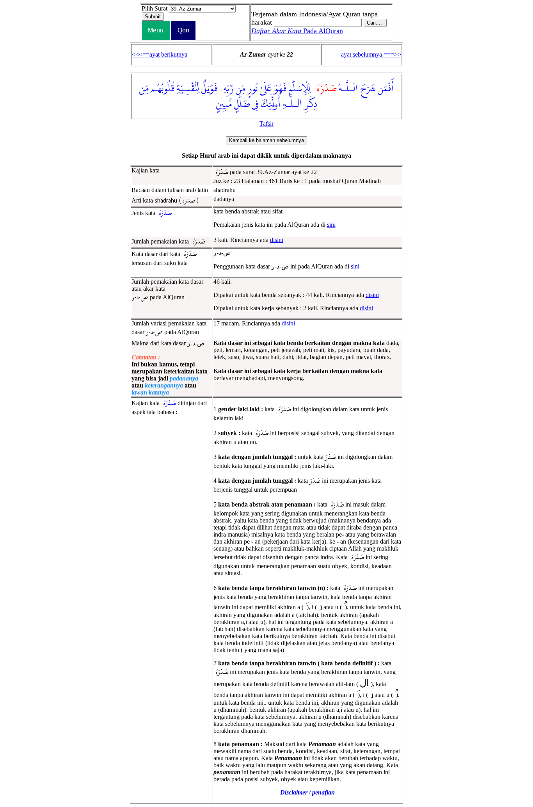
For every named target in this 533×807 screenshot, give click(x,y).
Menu (155, 30)
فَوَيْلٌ (209, 88)
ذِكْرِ (310, 104)
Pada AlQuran (297, 31)
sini (331, 224)
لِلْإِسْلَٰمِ (299, 88)
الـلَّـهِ (292, 104)
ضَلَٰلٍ (242, 104)
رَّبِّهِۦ (226, 88)
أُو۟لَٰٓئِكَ (271, 104)
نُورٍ (252, 88)
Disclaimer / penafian (307, 792)
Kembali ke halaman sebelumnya (266, 140)
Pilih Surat (154, 8)
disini (276, 239)
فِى (255, 104)
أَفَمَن (386, 88)
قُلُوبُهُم (162, 88)
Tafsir (266, 123)
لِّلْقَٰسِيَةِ (188, 88)
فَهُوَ (280, 88)
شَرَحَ (367, 88)
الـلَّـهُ (348, 88)
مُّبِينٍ (224, 104)
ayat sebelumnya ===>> (371, 54)
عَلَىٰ (266, 88)
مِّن (240, 88)
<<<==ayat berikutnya (159, 54)
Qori (183, 30)
